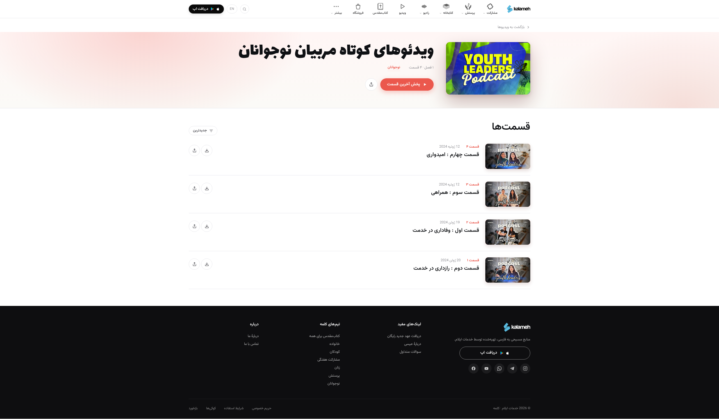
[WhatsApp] (499, 368)
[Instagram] (525, 368)
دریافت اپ (488, 353)
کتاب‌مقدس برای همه (324, 336)
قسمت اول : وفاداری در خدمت (446, 230)
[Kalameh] (518, 9)
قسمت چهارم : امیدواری (453, 155)
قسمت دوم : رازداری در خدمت (446, 268)
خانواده (334, 344)
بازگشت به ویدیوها (511, 27)
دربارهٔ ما (253, 336)
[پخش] (507, 156)
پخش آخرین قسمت (403, 84)
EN (232, 9)
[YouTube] (486, 368)
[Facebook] (473, 368)
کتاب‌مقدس (380, 12)
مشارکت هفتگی (328, 360)
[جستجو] (244, 8)
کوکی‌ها (211, 408)
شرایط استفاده (234, 408)
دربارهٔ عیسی (412, 344)
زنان (337, 367)
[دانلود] (206, 150)
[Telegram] (512, 368)
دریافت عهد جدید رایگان (404, 336)
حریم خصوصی (261, 408)
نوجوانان (333, 383)
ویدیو (402, 12)
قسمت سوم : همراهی (455, 193)
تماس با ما (251, 344)
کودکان (335, 352)
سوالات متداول (410, 352)
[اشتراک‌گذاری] (371, 84)
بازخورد (193, 408)
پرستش (334, 376)
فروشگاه (358, 12)
